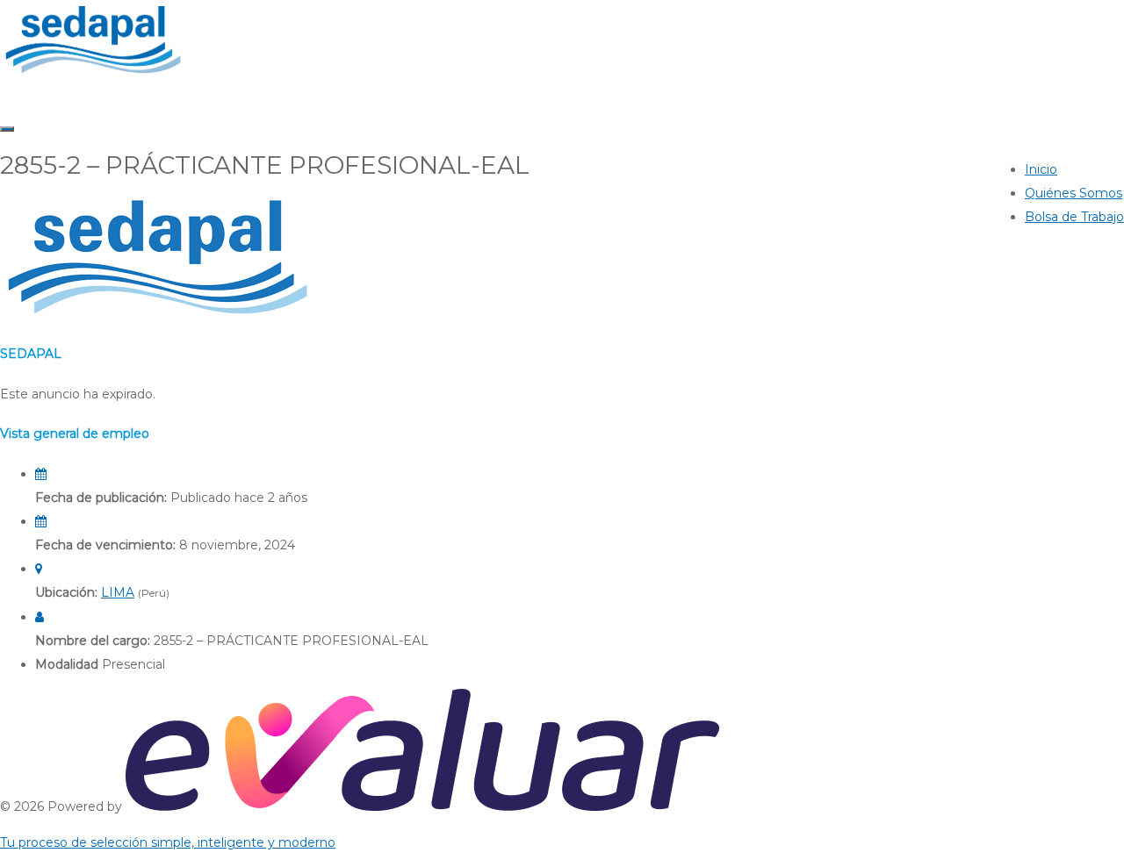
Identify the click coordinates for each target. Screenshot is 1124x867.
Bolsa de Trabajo (1074, 217)
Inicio (1041, 169)
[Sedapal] (93, 74)
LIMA (117, 592)
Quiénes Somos (1073, 193)
